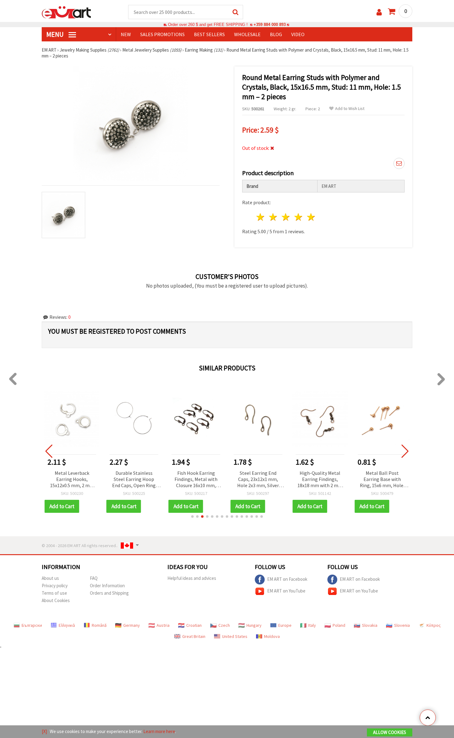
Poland (339, 625)
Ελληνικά (67, 625)
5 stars (311, 217)
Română (99, 625)
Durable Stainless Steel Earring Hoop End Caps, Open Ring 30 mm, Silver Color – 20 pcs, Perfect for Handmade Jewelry (134, 479)
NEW (126, 34)
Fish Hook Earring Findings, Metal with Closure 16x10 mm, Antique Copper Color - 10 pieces (196, 479)
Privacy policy (55, 585)
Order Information (107, 585)
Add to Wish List (349, 108)
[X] (44, 731)
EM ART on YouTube (286, 591)
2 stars (273, 217)
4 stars (298, 217)
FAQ (94, 578)
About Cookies (56, 600)
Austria (163, 625)
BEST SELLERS (209, 34)
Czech (224, 625)
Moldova (272, 636)
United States (234, 636)
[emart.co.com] (66, 11)
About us (50, 578)
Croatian (194, 625)
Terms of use (54, 593)
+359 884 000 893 (270, 24)
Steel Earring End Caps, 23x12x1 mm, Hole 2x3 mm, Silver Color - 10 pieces (258, 479)
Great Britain (193, 636)
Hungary (254, 625)
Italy (312, 625)
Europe (285, 625)
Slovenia (402, 625)
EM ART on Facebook (287, 579)
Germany (131, 625)
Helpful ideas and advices (191, 578)
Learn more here (159, 731)
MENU (55, 34)
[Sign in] (379, 12)
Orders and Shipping (109, 593)
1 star (260, 217)
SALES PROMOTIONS (162, 34)
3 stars (286, 217)
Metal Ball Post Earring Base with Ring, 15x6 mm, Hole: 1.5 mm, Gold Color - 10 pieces (382, 479)
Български (32, 625)
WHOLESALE (247, 34)
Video (298, 34)
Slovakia (369, 625)
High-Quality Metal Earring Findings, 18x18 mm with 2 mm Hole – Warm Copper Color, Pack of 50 (320, 479)
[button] (192, 516)
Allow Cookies (389, 732)
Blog (276, 34)
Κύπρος (434, 625)
